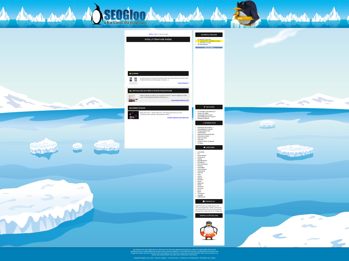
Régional (200, 183)
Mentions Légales (160, 258)
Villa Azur (200, 139)
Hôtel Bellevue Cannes (204, 129)
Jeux (199, 174)
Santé (199, 185)
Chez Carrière (202, 138)
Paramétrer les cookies (207, 258)
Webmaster (201, 197)
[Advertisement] (158, 55)
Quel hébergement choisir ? (206, 117)
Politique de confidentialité (189, 258)
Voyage (200, 195)
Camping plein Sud (203, 131)
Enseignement (202, 160)
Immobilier (201, 167)
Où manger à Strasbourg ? (206, 111)
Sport (199, 192)
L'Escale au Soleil (203, 136)
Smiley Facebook (203, 118)
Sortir (199, 190)
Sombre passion (138, 108)
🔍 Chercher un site (204, 43)
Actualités (200, 152)
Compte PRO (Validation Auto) (210, 41)
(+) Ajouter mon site (204, 39)
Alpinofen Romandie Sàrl (205, 134)
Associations (201, 155)
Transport (200, 193)
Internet (200, 173)
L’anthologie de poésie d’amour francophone (151, 91)
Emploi (199, 159)
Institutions (201, 171)
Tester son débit (202, 113)
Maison (199, 178)
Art (198, 154)
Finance (200, 166)
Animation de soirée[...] (205, 127)
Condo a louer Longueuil (205, 141)
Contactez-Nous (173, 258)
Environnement (202, 164)
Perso (199, 181)
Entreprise (200, 162)
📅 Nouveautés (202, 44)
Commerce (201, 157)
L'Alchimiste (201, 132)
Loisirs (199, 176)
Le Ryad (200, 143)
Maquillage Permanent (205, 115)
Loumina (134, 73)
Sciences (200, 186)
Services (200, 188)
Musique (200, 179)
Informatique (201, 169)
